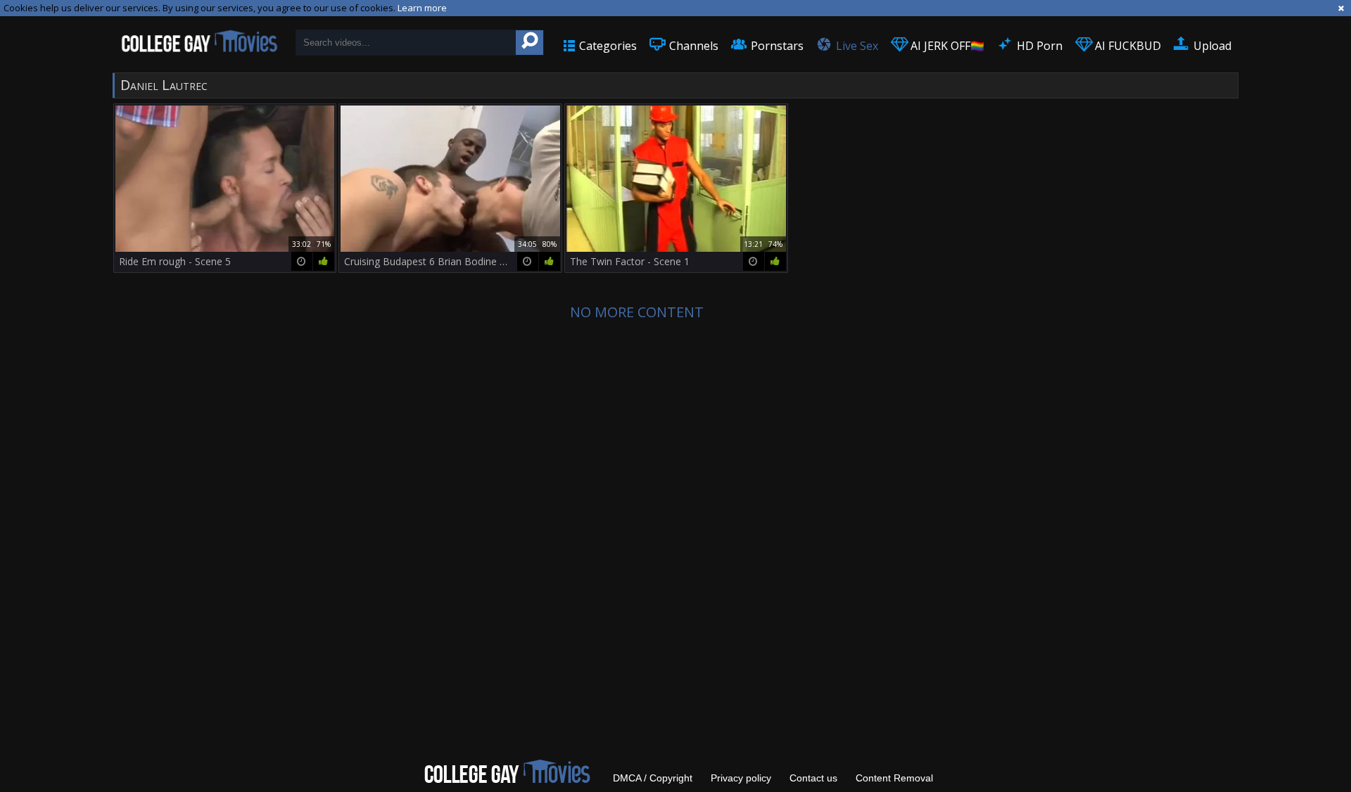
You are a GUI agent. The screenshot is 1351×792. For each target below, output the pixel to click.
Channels (692, 45)
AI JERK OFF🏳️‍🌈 (946, 45)
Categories (606, 45)
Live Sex (855, 45)
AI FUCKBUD (1126, 45)
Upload (1211, 45)
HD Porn (1038, 45)
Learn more (422, 7)
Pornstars (776, 45)
